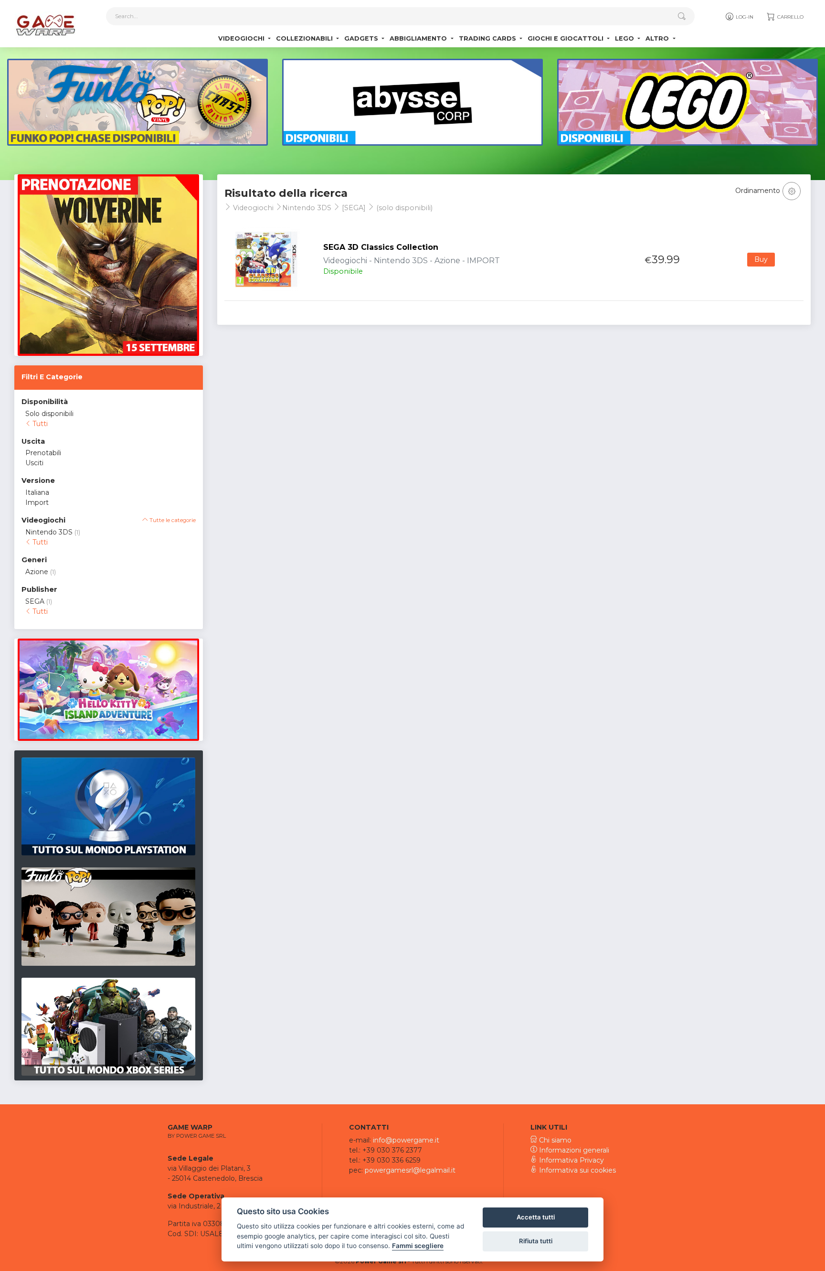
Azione (36, 571)
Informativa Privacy (570, 1160)
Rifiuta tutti (535, 1241)
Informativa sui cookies (576, 1170)
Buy (761, 259)
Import (37, 502)
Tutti (39, 423)
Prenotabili (43, 453)
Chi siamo (554, 1140)
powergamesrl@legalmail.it (410, 1170)
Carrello (790, 17)
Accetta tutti (536, 1217)
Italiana (37, 492)
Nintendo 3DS (49, 532)
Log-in (743, 17)
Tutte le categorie (172, 520)
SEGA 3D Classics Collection (380, 247)
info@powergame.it (406, 1140)
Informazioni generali (573, 1150)
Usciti (34, 463)
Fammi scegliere (418, 1246)
